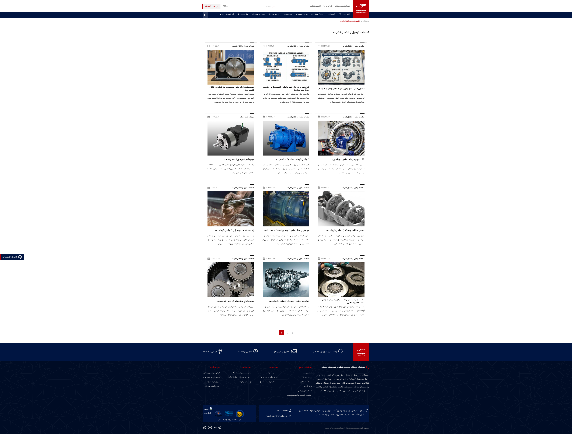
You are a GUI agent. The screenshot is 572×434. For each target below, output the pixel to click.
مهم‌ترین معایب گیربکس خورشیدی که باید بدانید (286, 230)
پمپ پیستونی (272, 373)
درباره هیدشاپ (306, 377)
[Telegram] (219, 428)
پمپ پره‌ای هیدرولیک (269, 377)
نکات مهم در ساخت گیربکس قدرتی (348, 159)
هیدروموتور (287, 14)
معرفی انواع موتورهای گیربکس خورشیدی (235, 301)
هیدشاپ (366, 21)
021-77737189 (282, 411)
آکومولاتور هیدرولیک (212, 386)
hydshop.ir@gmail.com (276, 416)
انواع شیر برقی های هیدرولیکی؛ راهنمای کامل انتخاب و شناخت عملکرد (286, 88)
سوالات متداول (306, 381)
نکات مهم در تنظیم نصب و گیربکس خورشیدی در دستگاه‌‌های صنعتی (342, 301)
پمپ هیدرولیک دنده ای (268, 381)
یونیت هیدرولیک (258, 14)
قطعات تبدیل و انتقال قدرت (353, 46)
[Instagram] (215, 428)
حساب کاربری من (305, 390)
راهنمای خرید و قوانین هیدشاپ (299, 395)
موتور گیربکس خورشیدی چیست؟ (238, 159)
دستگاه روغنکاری (317, 14)
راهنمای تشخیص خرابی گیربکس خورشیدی (234, 230)
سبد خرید (308, 386)
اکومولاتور (331, 14)
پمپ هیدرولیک (302, 14)
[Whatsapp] (204, 428)
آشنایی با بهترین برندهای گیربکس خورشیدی (289, 301)
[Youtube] (210, 428)
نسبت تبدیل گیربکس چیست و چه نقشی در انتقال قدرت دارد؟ (231, 88)
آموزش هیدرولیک (247, 117)
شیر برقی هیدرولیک (212, 381)
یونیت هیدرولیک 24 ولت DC (240, 377)
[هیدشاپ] (361, 9)
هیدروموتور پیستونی (211, 377)
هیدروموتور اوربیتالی (211, 373)
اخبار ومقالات (315, 6)
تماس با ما (328, 6)
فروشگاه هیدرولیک (342, 6)
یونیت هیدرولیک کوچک (241, 373)
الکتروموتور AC (344, 14)
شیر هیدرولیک (273, 14)
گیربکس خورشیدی (227, 14)
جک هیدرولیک (242, 14)
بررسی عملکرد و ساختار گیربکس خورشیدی (345, 230)
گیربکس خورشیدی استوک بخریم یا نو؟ (292, 159)
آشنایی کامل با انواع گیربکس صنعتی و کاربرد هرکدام (341, 88)
